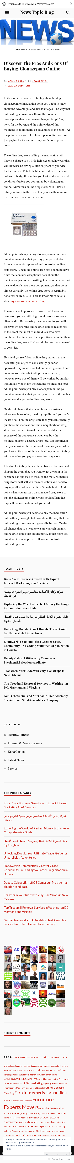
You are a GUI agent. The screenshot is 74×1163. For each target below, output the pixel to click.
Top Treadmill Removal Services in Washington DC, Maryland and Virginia (36, 685)
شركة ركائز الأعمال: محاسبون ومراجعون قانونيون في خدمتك (33, 594)
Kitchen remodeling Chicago (16, 1113)
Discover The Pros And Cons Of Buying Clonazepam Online (36, 65)
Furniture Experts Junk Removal (18, 1100)
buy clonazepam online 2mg (27, 301)
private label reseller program (33, 1122)
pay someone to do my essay (27, 1118)
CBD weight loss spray (43, 1079)
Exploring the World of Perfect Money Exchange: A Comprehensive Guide (37, 606)
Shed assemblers (43, 1131)
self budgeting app (17, 1131)
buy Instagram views (33, 1075)
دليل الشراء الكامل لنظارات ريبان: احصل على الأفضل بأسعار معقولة (36, 619)
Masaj (12, 1118)
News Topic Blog (37, 12)
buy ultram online (49, 1075)
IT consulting (58, 1108)
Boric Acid (58, 1070)
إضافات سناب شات (49, 1135)
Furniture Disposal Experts (32, 1088)
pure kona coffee (54, 1122)
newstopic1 (40, 81)
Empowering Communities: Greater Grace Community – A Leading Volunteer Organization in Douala (36, 646)
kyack (40, 1113)
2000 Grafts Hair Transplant (23, 1057)
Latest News (16, 760)
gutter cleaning (46, 1108)
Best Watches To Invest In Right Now (29, 1070)
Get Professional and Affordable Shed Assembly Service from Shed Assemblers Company (36, 698)
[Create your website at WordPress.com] (37, 4)
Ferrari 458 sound (59, 1083)
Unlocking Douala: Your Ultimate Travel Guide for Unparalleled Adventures (35, 631)
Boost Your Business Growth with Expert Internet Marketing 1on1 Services (31, 581)
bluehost (49, 1070)
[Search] (64, 12)
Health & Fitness (18, 735)
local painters (49, 1113)
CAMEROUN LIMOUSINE (18, 1078)
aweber (27, 1066)
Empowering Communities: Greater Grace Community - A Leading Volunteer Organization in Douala (36, 870)
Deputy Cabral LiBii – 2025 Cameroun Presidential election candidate (29, 660)
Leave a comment (19, 85)
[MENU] (7, 12)
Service (12, 768)
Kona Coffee (16, 751)
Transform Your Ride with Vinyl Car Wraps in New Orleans (34, 673)
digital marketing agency (37, 1083)
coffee (55, 1079)
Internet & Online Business (25, 743)
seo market (31, 1131)
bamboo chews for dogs (40, 1066)
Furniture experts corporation (40, 1092)
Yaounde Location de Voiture (24, 1135)
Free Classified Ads (12, 1088)
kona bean (33, 1113)
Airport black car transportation (48, 1057)
